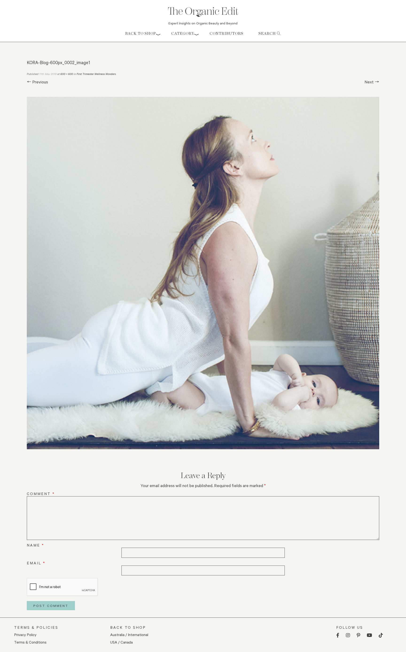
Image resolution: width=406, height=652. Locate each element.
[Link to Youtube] (369, 635)
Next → (372, 82)
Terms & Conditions (30, 642)
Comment (41, 493)
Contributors (226, 33)
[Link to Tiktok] (381, 635)
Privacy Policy (25, 634)
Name (35, 545)
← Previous (37, 82)
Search (267, 33)
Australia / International (129, 634)
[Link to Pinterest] (358, 635)
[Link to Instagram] (348, 635)
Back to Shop (140, 33)
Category (182, 33)
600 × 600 (66, 74)
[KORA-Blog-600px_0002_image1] (203, 273)
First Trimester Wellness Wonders (96, 74)
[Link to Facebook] (337, 635)
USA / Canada (121, 642)
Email (36, 562)
